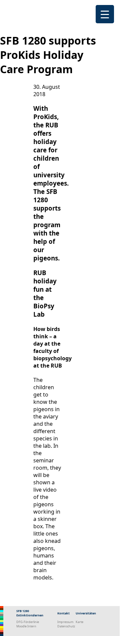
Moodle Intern (26, 626)
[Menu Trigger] (105, 14)
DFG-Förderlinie (27, 622)
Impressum (65, 622)
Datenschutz (66, 626)
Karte (79, 622)
